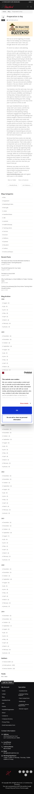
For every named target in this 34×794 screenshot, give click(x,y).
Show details (24, 403)
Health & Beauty (7, 224)
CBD (4, 218)
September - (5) (7, 439)
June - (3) (5, 310)
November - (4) (7, 339)
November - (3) (7, 526)
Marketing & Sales (8, 204)
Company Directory (7, 719)
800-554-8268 (7, 748)
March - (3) (6, 599)
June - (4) (5, 589)
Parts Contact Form (24, 698)
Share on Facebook (23, 180)
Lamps (5, 211)
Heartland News (7, 214)
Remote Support (23, 709)
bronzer (5, 235)
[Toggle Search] (31, 7)
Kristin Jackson (14, 20)
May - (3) (5, 499)
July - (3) (5, 446)
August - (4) (6, 349)
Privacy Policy (6, 722)
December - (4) (7, 336)
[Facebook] (19, 771)
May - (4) (5, 313)
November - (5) (7, 432)
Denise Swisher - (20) (9, 668)
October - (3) (6, 436)
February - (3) (6, 463)
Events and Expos (8, 252)
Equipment (6, 201)
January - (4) (6, 327)
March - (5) (6, 460)
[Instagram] (31, 771)
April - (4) (5, 456)
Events (4, 706)
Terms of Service (20, 788)
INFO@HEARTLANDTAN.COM (11, 753)
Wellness (5, 238)
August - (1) (6, 536)
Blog (9, 11)
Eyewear (5, 241)
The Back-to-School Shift (8, 273)
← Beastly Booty (12, 185)
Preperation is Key (15, 16)
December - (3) (7, 429)
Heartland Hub (6, 700)
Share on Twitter (12, 180)
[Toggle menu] (27, 7)
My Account (5, 687)
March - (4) (6, 320)
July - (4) (5, 493)
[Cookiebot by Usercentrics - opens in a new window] (24, 373)
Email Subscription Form (8, 725)
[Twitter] (27, 771)
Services (5, 231)
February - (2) (6, 556)
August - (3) (6, 303)
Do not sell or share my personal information (17, 418)
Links (30, 2)
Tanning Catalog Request (23, 694)
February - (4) (6, 323)
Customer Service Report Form (23, 705)
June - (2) (5, 636)
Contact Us (5, 716)
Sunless (5, 248)
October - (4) (6, 343)
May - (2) (5, 546)
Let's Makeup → (26, 185)
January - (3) (6, 560)
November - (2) (7, 479)
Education (6, 245)
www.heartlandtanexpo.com (15, 174)
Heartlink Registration (8, 709)
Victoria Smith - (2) (8, 662)
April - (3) (5, 549)
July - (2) (5, 632)
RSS (2, 676)
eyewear (5, 221)
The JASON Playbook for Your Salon (11, 268)
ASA (3, 703)
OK (17, 410)
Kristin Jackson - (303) (9, 665)
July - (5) (5, 306)
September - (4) (7, 346)
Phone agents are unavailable (11, 2)
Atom (6, 676)
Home (4, 11)
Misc (4, 197)
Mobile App (22, 701)
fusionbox (17, 784)
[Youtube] (23, 771)
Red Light (5, 207)
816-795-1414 (7, 744)
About (3, 712)
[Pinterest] (25, 775)
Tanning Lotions (7, 228)
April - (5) (5, 316)
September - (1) (7, 626)
